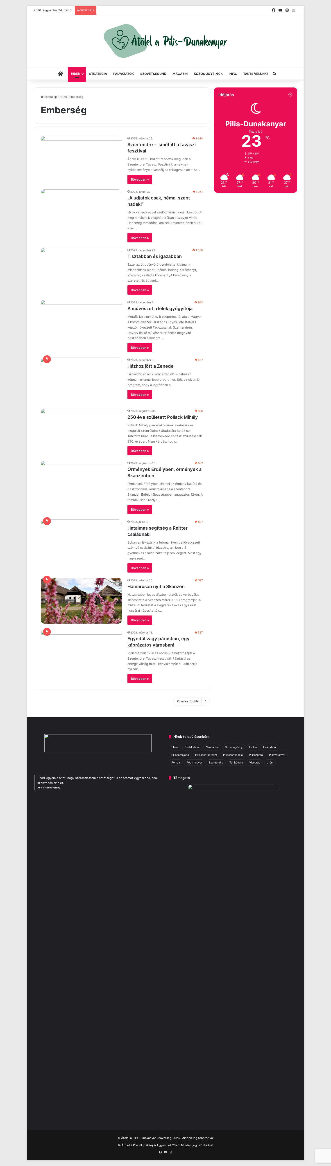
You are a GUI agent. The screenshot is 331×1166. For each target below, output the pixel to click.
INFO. (233, 74)
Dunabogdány (234, 747)
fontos (253, 747)
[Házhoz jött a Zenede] (81, 380)
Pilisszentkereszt (206, 754)
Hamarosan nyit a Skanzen (156, 586)
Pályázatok (123, 74)
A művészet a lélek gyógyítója (160, 308)
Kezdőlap (50, 96)
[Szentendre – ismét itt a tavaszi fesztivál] (81, 159)
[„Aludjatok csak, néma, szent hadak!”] (81, 212)
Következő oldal (188, 701)
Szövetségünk (153, 74)
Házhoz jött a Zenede (150, 366)
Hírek (75, 74)
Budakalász (192, 747)
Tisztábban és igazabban (154, 256)
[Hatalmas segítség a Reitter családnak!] (81, 542)
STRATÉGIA (98, 74)
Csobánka (212, 747)
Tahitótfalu (236, 762)
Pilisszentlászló (233, 754)
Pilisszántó (256, 754)
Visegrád (254, 762)
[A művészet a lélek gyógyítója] (81, 323)
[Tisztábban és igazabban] (81, 270)
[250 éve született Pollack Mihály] (81, 431)
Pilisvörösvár (277, 754)
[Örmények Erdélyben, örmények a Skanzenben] (81, 483)
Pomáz (175, 762)
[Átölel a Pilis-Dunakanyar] (165, 41)
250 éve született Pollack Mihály (162, 417)
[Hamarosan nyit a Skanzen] (81, 601)
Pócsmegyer (194, 762)
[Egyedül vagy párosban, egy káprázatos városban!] (81, 653)
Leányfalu (269, 747)
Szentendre (216, 762)
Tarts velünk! (255, 74)
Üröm (270, 762)
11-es (174, 747)
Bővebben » (140, 179)
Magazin (180, 74)
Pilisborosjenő (180, 754)
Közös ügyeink (207, 74)
